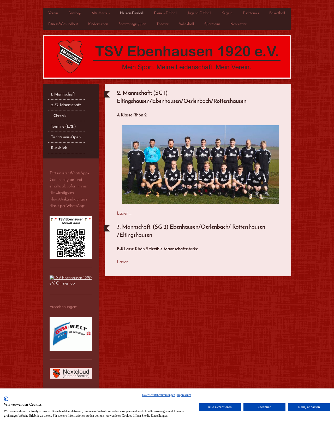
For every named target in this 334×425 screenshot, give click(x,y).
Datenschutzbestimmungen (158, 395)
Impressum (184, 395)
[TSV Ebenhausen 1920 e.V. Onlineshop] (71, 280)
